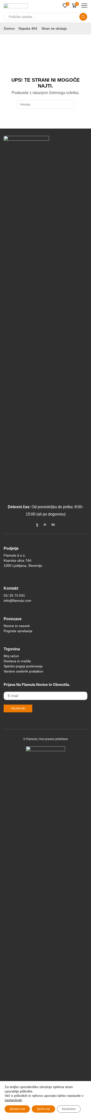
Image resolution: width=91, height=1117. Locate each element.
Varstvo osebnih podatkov (23, 671)
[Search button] (83, 17)
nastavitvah (13, 1100)
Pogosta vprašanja (18, 631)
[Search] (70, 104)
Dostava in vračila (17, 661)
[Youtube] (53, 524)
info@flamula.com (17, 600)
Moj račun (11, 656)
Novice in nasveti (17, 626)
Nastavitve (69, 1109)
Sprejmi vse (17, 1109)
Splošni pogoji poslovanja (23, 666)
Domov (9, 28)
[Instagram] (45, 524)
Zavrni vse (43, 1109)
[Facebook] (37, 524)
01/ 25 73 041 (14, 595)
